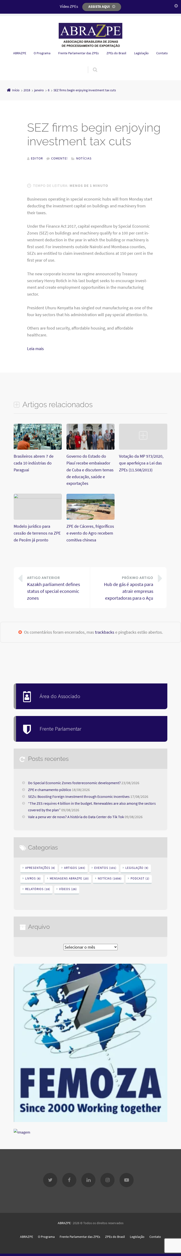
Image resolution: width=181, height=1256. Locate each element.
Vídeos (68, 889)
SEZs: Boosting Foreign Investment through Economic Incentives (79, 796)
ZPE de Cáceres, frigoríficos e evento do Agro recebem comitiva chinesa (90, 533)
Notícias (83, 158)
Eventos (105, 868)
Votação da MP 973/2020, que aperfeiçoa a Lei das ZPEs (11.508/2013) (141, 463)
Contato (162, 53)
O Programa (42, 53)
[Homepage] (90, 35)
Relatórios (37, 889)
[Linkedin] (88, 1180)
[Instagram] (107, 1180)
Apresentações (40, 868)
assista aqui (99, 6)
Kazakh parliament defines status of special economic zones (53, 588)
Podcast (140, 878)
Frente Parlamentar (60, 728)
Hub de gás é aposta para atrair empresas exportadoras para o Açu (128, 588)
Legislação (141, 53)
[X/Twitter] (50, 1180)
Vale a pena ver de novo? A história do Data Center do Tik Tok (76, 816)
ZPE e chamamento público (49, 789)
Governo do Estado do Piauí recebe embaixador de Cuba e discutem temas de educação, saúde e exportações (90, 469)
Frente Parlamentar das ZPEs (78, 53)
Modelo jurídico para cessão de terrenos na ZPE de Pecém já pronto (37, 533)
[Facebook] (69, 1180)
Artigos (74, 868)
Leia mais (35, 348)
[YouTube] (126, 1180)
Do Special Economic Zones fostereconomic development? (74, 782)
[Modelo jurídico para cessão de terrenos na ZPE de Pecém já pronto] (38, 497)
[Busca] (90, 65)
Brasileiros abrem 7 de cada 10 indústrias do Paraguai (33, 463)
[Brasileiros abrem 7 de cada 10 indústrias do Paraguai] (38, 449)
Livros (33, 878)
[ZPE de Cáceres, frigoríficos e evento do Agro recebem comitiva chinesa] (90, 519)
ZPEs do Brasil (116, 53)
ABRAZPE (19, 53)
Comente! (59, 158)
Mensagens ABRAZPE (69, 878)
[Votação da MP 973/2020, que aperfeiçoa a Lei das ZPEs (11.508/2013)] (143, 449)
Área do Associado (60, 696)
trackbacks (104, 632)
